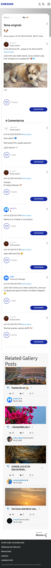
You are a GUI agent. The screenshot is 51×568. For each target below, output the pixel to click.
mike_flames (18, 438)
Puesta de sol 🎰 (20, 387)
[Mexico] (7, 4)
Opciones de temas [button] (43, 24)
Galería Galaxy (9, 52)
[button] (43, 44)
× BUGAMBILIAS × (21, 427)
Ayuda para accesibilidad (12, 543)
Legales (4, 556)
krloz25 (16, 520)
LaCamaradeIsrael (19, 480)
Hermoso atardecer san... (24, 508)
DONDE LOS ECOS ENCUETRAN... (21, 468)
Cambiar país (7, 560)
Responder (39, 162)
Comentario (38, 109)
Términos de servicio (11, 547)
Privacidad (6, 552)
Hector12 (16, 399)
